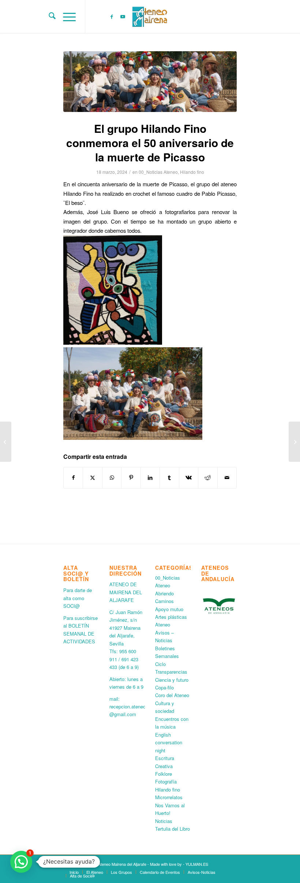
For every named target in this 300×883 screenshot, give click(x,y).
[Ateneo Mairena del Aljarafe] (150, 16)
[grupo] (150, 81)
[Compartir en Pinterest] (130, 477)
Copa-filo (164, 687)
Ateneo (162, 624)
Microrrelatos (169, 797)
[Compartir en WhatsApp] (111, 477)
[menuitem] (48, 16)
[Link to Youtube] (122, 16)
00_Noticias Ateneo (158, 172)
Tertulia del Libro (172, 828)
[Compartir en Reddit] (207, 477)
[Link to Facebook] (111, 16)
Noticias (163, 820)
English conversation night (168, 742)
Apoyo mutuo (169, 609)
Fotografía (166, 781)
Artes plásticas (171, 616)
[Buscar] (48, 16)
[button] (21, 862)
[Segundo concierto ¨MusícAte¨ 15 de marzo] (5, 442)
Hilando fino (192, 172)
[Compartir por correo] (227, 477)
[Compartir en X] (92, 477)
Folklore (163, 773)
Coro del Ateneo (172, 695)
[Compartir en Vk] (188, 477)
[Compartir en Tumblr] (169, 477)
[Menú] (66, 16)
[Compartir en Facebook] (73, 477)
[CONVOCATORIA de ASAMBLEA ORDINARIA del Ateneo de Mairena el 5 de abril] (294, 442)
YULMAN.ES (196, 864)
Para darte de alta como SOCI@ (77, 598)
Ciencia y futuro (171, 679)
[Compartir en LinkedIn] (150, 477)
